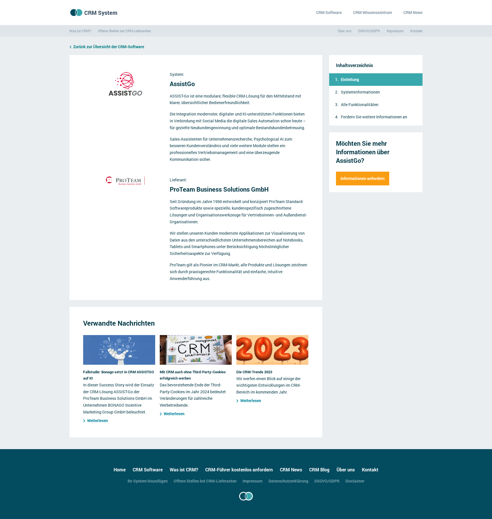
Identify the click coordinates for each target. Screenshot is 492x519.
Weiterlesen (97, 420)
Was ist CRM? (80, 31)
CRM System (100, 12)
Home (120, 470)
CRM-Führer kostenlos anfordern (239, 470)
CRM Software (329, 12)
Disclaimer (354, 481)
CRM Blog (319, 470)
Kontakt (416, 31)
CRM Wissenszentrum (372, 12)
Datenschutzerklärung (288, 481)
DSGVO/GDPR (369, 31)
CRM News (413, 12)
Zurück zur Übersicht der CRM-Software (108, 46)
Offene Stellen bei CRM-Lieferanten (124, 31)
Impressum (395, 31)
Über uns (344, 31)
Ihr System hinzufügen (148, 481)
